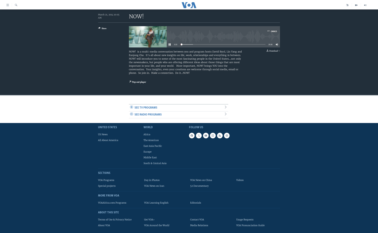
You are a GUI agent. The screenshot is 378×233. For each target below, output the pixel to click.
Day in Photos (152, 180)
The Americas (151, 140)
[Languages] (347, 5)
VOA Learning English (156, 202)
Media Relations (199, 225)
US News (103, 134)
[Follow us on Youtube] (206, 135)
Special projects (107, 186)
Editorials (195, 202)
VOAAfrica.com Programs (112, 202)
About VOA (104, 225)
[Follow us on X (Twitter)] (199, 135)
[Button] (102, 29)
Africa (147, 134)
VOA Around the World (156, 225)
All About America (108, 140)
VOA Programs (106, 180)
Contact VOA (197, 219)
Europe (147, 151)
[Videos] (356, 5)
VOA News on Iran (154, 186)
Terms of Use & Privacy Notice (115, 219)
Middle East (150, 157)
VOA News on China (201, 180)
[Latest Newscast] (365, 5)
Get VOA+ (149, 219)
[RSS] (220, 135)
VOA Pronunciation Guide (250, 225)
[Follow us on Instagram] (213, 135)
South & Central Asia (155, 163)
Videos (240, 180)
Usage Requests (245, 219)
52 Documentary (199, 186)
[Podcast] (227, 135)
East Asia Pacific (153, 146)
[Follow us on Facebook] (192, 135)
